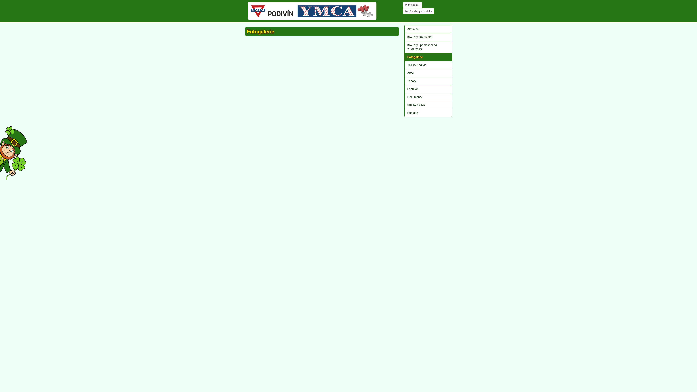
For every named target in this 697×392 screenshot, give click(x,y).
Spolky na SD (416, 105)
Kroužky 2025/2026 (419, 37)
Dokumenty (414, 97)
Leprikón (413, 89)
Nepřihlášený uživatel (418, 11)
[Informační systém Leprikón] (13, 153)
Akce (410, 73)
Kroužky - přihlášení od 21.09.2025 (422, 47)
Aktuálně (413, 29)
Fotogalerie (415, 57)
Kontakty (413, 113)
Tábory (411, 81)
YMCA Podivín (416, 65)
